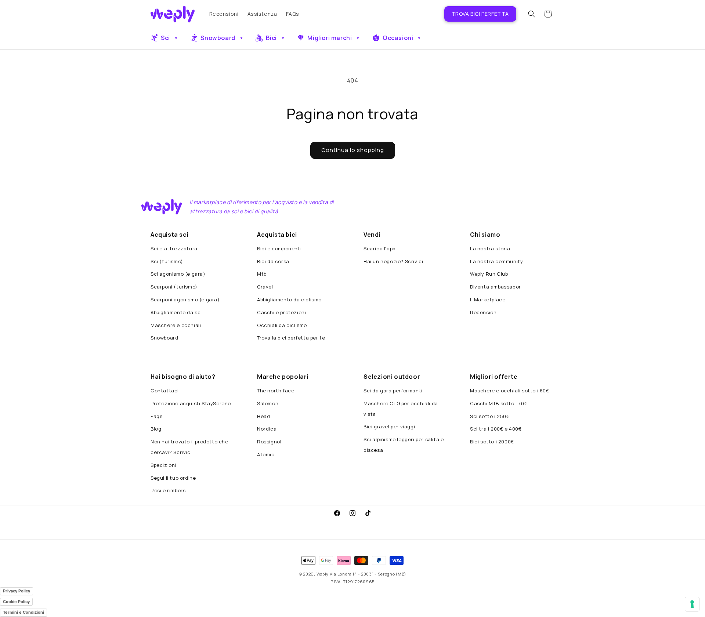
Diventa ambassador (495, 286)
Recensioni (484, 312)
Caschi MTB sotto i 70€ (498, 403)
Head (263, 416)
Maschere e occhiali (176, 325)
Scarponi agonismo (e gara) (185, 299)
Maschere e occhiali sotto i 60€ (509, 390)
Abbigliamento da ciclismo (289, 299)
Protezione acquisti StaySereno (191, 403)
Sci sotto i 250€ (490, 416)
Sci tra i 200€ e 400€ (496, 428)
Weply (323, 574)
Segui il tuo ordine (173, 478)
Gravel (265, 286)
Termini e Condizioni (23, 612)
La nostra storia (490, 248)
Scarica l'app (379, 248)
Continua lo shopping (352, 150)
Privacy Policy (16, 591)
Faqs (156, 416)
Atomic (266, 454)
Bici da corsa (273, 261)
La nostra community (496, 261)
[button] (532, 14)
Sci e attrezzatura (174, 248)
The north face (275, 390)
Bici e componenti (279, 248)
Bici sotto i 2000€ (492, 441)
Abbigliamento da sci (176, 312)
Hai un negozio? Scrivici (393, 261)
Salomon (267, 403)
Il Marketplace (487, 299)
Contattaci (165, 390)
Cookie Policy (16, 601)
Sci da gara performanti (393, 390)
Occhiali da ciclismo (282, 325)
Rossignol (269, 441)
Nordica (266, 428)
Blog (156, 428)
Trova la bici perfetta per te (291, 337)
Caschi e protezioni (281, 312)
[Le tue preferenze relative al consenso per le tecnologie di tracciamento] (692, 604)
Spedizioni (163, 465)
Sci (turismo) (167, 261)
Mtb (262, 274)
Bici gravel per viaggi (389, 426)
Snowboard (164, 337)
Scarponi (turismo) (174, 286)
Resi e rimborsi (169, 490)
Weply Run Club (489, 274)
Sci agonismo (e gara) (178, 274)
